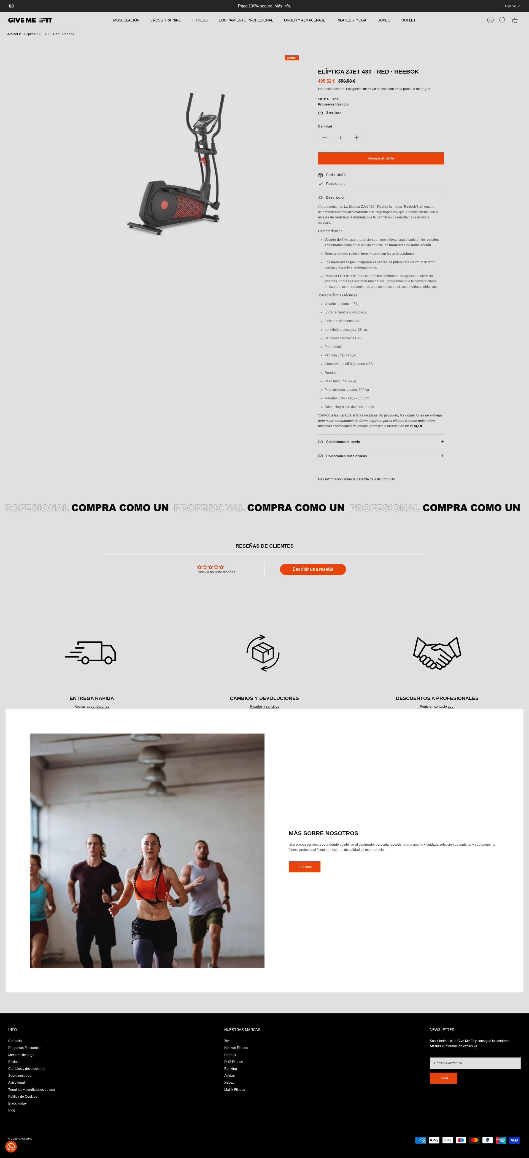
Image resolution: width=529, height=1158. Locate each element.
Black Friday (17, 1103)
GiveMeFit (13, 34)
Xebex (229, 1082)
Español (510, 5)
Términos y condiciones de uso (31, 1090)
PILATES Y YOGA (351, 20)
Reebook (342, 104)
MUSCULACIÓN (126, 20)
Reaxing (230, 1069)
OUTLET (408, 20)
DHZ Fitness (233, 1062)
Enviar (443, 1078)
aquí (451, 706)
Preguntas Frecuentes (24, 1048)
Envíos (13, 1062)
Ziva (227, 1041)
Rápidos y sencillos (264, 706)
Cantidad (325, 126)
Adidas (229, 1076)
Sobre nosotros (19, 1076)
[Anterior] (189, 6)
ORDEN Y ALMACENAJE (304, 20)
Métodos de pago (21, 1055)
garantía (363, 479)
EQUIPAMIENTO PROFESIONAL (246, 20)
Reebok (230, 1055)
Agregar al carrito (381, 158)
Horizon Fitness (236, 1048)
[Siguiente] (339, 6)
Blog (11, 1110)
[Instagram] (11, 6)
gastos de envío (364, 89)
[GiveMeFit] (30, 20)
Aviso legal (16, 1082)
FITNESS (200, 20)
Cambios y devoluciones (26, 1069)
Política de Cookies (22, 1097)
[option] (184, 169)
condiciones (100, 706)
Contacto (15, 1041)
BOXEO (383, 20)
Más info (282, 6)
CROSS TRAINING (165, 20)
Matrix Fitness (234, 1090)
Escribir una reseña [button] (313, 569)
